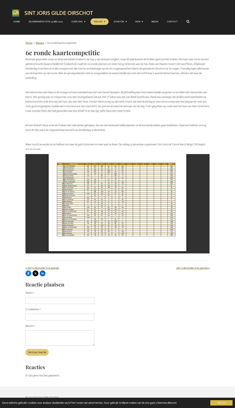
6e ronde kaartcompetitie (61, 43)
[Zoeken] (188, 21)
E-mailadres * (33, 309)
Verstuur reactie (37, 352)
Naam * (29, 292)
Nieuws (40, 43)
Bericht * (30, 326)
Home (28, 43)
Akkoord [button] (221, 402)
